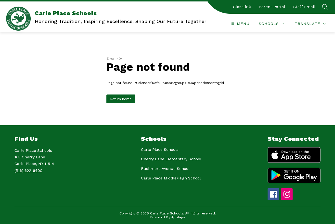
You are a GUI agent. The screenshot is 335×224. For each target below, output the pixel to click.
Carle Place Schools (160, 149)
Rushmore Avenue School (165, 168)
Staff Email (304, 6)
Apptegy (178, 217)
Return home (120, 99)
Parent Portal (272, 6)
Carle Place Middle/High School (171, 178)
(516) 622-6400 (28, 170)
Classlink (242, 6)
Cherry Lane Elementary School (171, 159)
